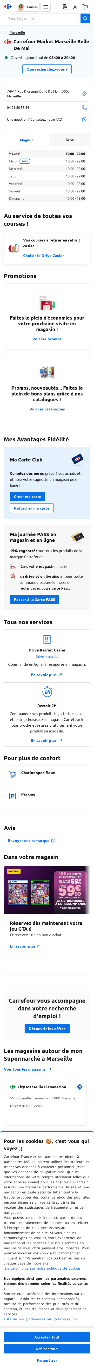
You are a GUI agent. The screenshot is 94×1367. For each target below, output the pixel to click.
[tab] (27, 139)
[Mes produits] (65, 7)
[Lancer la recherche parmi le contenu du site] (85, 18)
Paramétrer (47, 1360)
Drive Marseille (47, 656)
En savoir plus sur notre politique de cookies (43, 1268)
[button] (45, 7)
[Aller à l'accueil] (8, 7)
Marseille (17, 31)
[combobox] (47, 18)
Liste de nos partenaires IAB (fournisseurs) (40, 1319)
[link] (80, 1089)
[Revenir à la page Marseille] (5, 32)
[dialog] (47, 1249)
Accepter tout (47, 1337)
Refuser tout (47, 1348)
